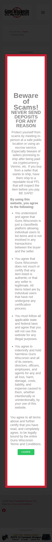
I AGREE (26, 452)
